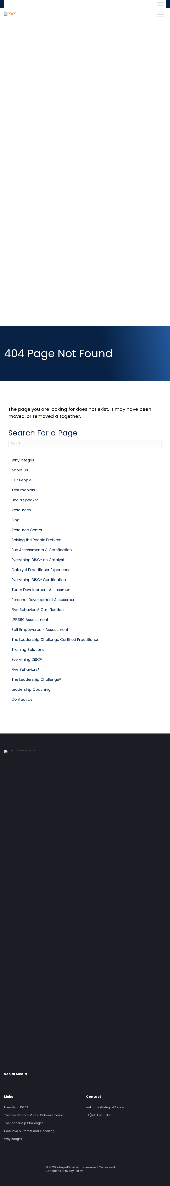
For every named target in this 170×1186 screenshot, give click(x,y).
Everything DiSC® (16, 1107)
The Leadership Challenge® (23, 1123)
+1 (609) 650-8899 (99, 1115)
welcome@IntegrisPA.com (105, 1107)
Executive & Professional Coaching (29, 1131)
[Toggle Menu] (160, 4)
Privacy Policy (73, 1171)
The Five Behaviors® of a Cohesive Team (33, 1115)
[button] (7, 1083)
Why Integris (13, 1139)
